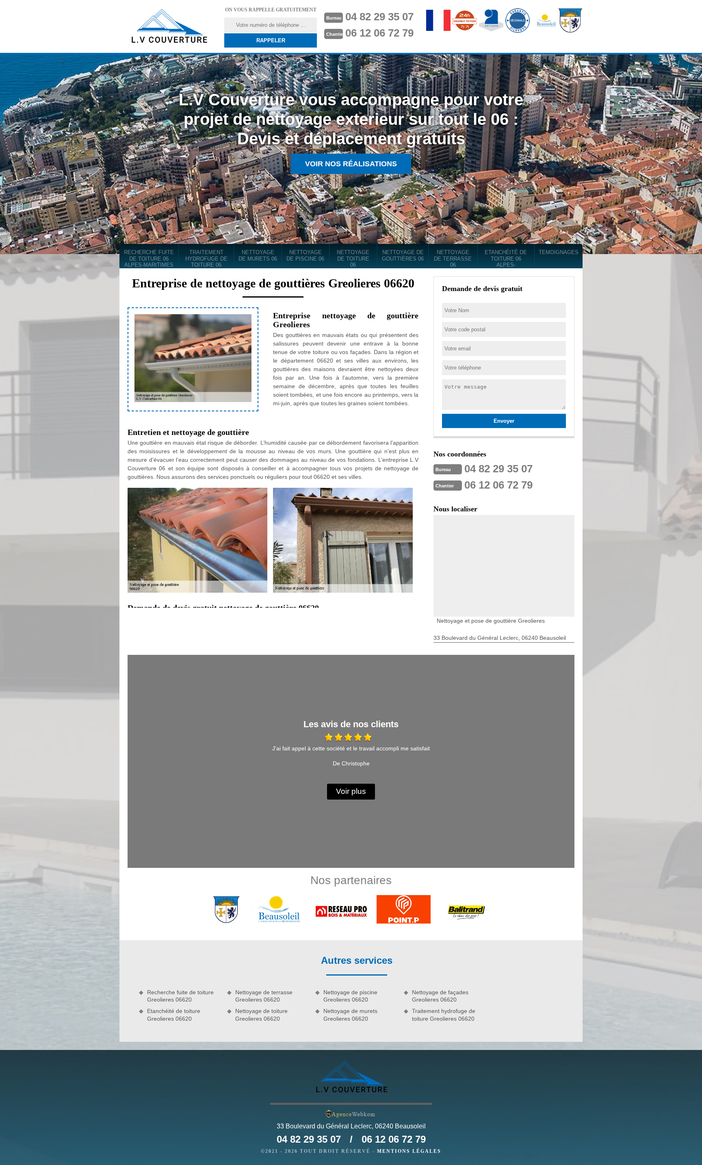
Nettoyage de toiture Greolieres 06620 (261, 1015)
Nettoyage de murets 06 (257, 255)
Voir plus (351, 791)
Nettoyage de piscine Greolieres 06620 (350, 996)
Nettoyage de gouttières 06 (403, 255)
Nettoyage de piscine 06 (305, 255)
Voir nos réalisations (351, 164)
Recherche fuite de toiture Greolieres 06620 (180, 996)
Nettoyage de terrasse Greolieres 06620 (263, 996)
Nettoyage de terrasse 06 (453, 258)
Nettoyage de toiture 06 (353, 258)
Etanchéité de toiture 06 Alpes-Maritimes (506, 258)
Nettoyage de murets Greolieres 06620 (350, 1015)
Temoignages (558, 252)
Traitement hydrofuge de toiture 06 (206, 258)
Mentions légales (409, 1151)
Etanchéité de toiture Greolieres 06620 (173, 1015)
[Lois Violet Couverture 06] (168, 26)
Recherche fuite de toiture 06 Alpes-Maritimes (149, 258)
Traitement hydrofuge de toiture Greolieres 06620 (443, 1015)
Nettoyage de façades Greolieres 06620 (440, 996)
